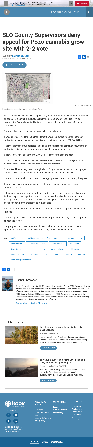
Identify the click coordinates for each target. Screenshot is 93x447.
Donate (83, 3)
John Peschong (57, 249)
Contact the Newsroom (76, 416)
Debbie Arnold (74, 249)
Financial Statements (43, 418)
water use (82, 254)
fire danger (74, 244)
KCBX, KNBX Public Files (42, 414)
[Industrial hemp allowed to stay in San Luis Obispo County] (21, 335)
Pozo (47, 254)
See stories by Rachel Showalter (32, 303)
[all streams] (89, 12)
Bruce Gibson (16, 249)
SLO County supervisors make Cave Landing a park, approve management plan (62, 361)
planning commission (37, 244)
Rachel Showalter (20, 56)
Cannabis (41, 249)
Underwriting (58, 413)
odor (29, 249)
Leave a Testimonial (79, 420)
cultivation (34, 254)
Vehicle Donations (60, 410)
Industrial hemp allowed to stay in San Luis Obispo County (61, 328)
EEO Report (39, 410)
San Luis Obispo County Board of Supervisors (39, 238)
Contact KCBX (77, 406)
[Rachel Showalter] (7, 283)
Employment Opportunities (77, 410)
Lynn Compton (16, 244)
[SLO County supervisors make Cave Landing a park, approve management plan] (21, 367)
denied (69, 254)
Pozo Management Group (21, 260)
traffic (13, 238)
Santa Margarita (57, 244)
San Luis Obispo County (73, 238)
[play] (7, 12)
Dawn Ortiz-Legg (17, 254)
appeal (57, 254)
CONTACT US (77, 401)
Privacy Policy (40, 421)
